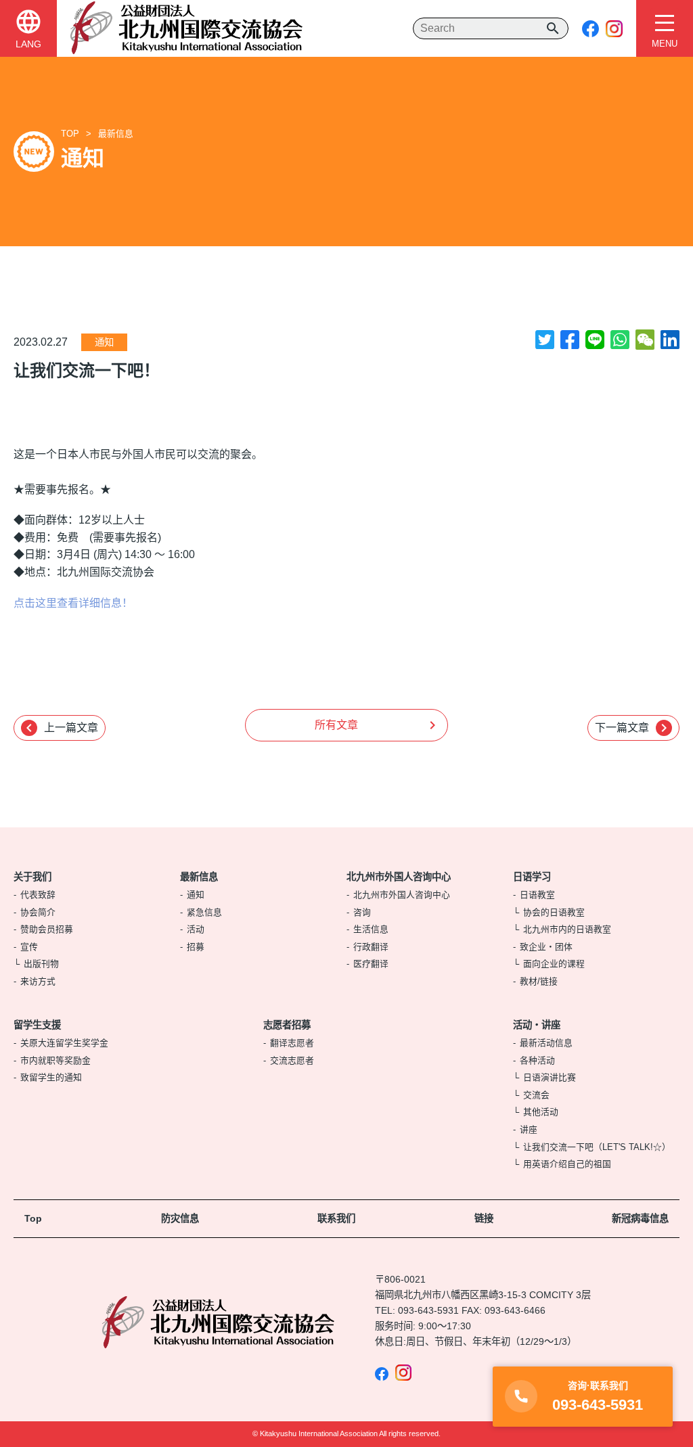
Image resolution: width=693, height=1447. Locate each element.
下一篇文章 (633, 728)
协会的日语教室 (554, 912)
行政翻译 (370, 947)
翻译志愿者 (292, 1043)
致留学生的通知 (51, 1077)
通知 (104, 342)
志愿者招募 (287, 1024)
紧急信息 (204, 912)
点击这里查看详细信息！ (73, 603)
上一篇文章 (59, 728)
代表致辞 (37, 895)
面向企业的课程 (554, 964)
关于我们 (32, 876)
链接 (483, 1218)
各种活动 (537, 1060)
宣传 (29, 947)
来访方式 (37, 981)
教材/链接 (539, 981)
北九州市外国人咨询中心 (398, 876)
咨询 (362, 912)
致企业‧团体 (546, 947)
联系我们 (336, 1218)
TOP (70, 134)
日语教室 (537, 895)
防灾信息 (180, 1218)
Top (33, 1218)
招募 (195, 947)
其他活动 (540, 1112)
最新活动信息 (546, 1043)
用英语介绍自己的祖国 (567, 1164)
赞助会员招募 (46, 929)
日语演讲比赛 (549, 1077)
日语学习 (532, 876)
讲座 (528, 1129)
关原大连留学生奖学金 (64, 1043)
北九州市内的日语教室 (567, 929)
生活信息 (370, 929)
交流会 (536, 1095)
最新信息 (115, 134)
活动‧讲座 (536, 1024)
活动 (195, 929)
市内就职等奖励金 (55, 1060)
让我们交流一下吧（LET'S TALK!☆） (597, 1147)
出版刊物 (41, 964)
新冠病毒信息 (640, 1218)
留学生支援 (37, 1024)
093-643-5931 (428, 1310)
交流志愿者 (292, 1060)
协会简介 (37, 912)
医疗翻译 (370, 964)
